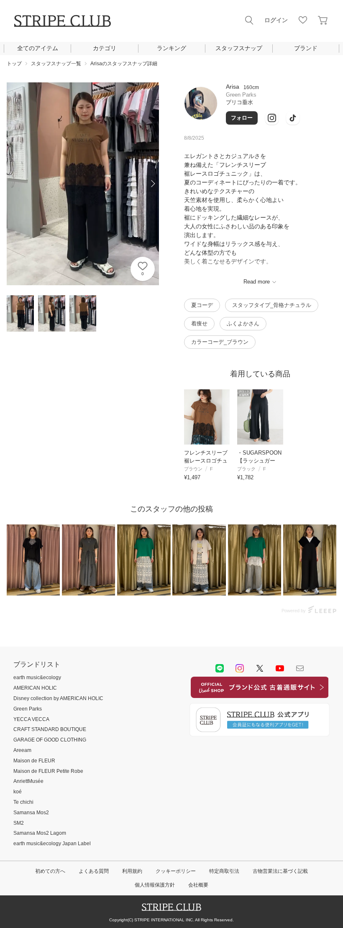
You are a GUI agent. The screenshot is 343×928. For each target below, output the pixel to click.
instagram (239, 668)
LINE (219, 668)
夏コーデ (202, 305)
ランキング (171, 48)
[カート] (323, 20)
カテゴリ (104, 48)
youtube (279, 668)
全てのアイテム (37, 48)
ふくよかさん (243, 323)
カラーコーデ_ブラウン (219, 342)
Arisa (232, 86)
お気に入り (303, 20)
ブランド (305, 48)
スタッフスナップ (238, 48)
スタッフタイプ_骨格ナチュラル (271, 305)
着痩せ (199, 323)
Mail (300, 668)
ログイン (276, 20)
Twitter (259, 668)
